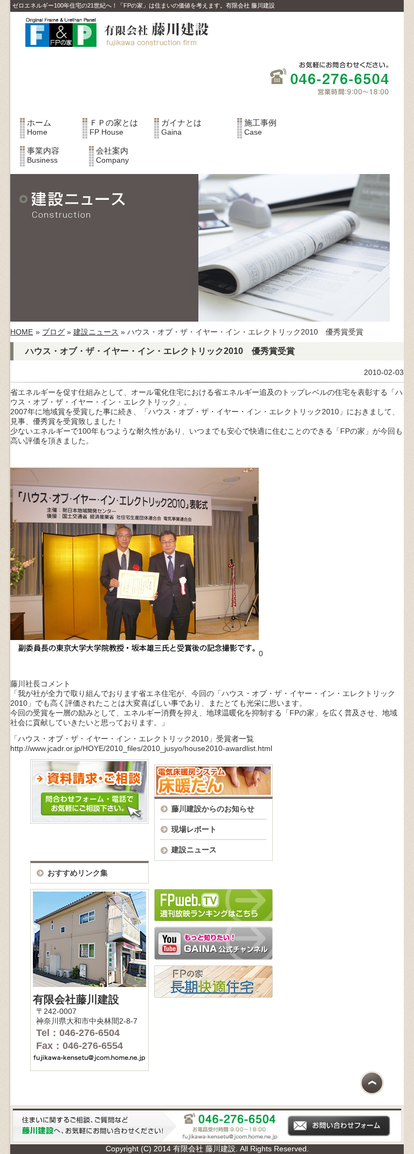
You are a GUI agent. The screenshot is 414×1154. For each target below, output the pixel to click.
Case (260, 127)
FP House (113, 127)
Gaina (181, 127)
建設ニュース (96, 332)
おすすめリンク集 (77, 872)
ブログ (53, 332)
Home (39, 127)
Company (112, 155)
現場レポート (194, 829)
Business (43, 155)
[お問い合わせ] (207, 1139)
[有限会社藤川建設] (112, 53)
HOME (21, 332)
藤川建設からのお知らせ (212, 808)
